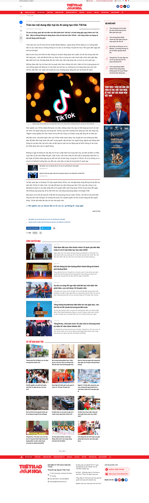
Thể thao (50, 12)
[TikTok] (129, 1)
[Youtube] (126, 1)
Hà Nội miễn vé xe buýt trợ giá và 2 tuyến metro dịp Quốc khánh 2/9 (63, 413)
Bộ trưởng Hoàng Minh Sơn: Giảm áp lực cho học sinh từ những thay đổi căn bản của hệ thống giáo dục (62, 362)
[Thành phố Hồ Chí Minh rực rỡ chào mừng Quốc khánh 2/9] (37, 351)
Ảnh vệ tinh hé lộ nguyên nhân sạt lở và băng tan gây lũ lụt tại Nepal (36, 413)
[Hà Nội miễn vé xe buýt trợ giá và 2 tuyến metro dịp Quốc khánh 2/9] (63, 403)
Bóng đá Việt (59, 12)
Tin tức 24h (40, 12)
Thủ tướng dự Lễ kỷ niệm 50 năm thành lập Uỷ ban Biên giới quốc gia (118, 30)
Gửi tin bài (118, 1)
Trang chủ (22, 15)
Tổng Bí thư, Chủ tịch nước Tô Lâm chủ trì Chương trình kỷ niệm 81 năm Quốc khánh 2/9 (77, 325)
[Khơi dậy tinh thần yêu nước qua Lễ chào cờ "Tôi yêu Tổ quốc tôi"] (63, 376)
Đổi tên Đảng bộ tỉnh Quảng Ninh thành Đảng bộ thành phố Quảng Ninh (76, 267)
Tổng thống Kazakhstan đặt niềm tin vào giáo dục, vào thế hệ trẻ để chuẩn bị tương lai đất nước (76, 306)
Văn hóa (81, 12)
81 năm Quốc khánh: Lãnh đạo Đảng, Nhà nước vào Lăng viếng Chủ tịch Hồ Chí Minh (62, 439)
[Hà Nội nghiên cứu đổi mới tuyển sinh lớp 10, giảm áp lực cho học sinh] (37, 376)
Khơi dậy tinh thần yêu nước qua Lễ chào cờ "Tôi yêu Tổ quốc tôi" (63, 386)
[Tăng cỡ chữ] (21, 35)
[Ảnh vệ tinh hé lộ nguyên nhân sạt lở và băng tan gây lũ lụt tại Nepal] (37, 403)
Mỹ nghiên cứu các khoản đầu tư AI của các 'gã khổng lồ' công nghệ (59, 166)
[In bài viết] (21, 30)
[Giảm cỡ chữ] (21, 41)
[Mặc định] (21, 38)
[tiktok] (124, 6)
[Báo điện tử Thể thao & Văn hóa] (74, 6)
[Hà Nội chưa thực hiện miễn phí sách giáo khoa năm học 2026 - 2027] (89, 403)
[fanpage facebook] (117, 6)
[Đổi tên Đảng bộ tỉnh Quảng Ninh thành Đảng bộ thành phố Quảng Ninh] (39, 271)
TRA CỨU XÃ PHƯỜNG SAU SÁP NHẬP (104, 1)
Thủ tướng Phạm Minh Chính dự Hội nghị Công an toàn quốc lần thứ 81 (118, 39)
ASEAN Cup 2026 (30, 12)
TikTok (35, 233)
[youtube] (121, 6)
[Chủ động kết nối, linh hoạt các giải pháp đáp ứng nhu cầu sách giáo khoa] (89, 428)
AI (40, 233)
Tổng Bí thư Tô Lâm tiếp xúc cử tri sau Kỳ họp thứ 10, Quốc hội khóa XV (119, 60)
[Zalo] (128, 6)
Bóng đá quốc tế (71, 12)
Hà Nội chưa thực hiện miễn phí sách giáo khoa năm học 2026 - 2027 (88, 414)
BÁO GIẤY (91, 1)
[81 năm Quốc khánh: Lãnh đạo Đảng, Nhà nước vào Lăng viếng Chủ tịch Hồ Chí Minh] (63, 428)
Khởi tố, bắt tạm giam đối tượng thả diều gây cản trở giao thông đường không (89, 362)
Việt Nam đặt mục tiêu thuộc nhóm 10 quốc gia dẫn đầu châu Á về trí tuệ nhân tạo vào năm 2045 (77, 248)
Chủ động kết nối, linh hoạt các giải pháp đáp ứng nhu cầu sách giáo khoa (89, 439)
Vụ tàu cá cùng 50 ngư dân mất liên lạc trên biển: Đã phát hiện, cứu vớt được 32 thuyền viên (75, 286)
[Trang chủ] (21, 12)
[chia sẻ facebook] (21, 26)
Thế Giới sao (105, 12)
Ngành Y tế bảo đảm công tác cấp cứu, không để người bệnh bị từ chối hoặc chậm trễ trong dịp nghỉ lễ (88, 388)
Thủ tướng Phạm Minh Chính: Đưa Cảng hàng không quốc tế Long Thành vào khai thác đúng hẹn (118, 70)
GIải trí (96, 12)
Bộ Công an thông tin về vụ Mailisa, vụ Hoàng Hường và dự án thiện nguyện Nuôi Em (119, 50)
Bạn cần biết (115, 12)
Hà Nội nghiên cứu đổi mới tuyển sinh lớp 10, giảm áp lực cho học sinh (36, 387)
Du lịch (89, 12)
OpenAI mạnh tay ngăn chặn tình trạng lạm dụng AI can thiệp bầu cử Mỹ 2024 (61, 173)
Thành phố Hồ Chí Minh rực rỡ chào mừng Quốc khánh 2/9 (37, 361)
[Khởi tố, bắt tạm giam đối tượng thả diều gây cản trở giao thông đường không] (89, 351)
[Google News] (89, 29)
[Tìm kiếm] (20, 6)
